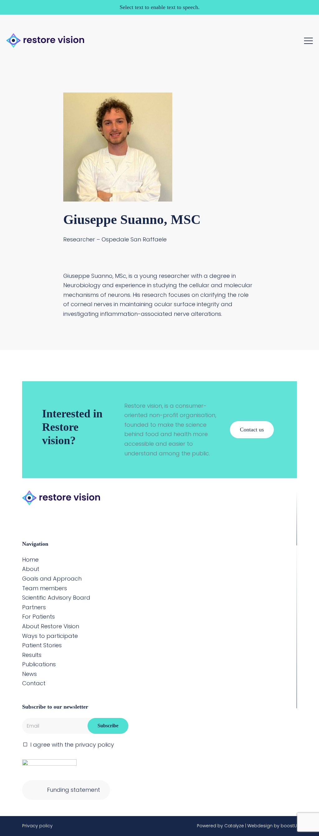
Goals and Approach (52, 578)
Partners (34, 607)
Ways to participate (50, 636)
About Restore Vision (50, 626)
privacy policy (94, 744)
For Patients (38, 616)
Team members (44, 588)
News (29, 674)
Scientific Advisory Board (56, 597)
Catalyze (234, 826)
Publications (39, 664)
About (30, 569)
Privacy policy (37, 826)
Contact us (252, 429)
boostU (289, 826)
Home (30, 559)
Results (31, 655)
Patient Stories (42, 645)
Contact (33, 683)
